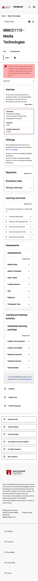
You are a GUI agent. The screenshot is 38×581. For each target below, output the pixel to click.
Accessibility (11, 552)
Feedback (10, 531)
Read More (28, 105)
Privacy (9, 573)
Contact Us (10, 542)
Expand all (27, 173)
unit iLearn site (27, 379)
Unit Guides (14, 149)
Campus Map (11, 562)
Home (3, 16)
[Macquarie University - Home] (6, 8)
